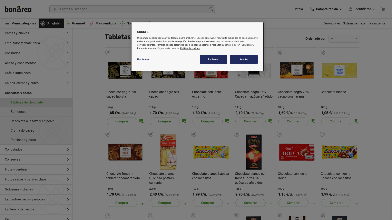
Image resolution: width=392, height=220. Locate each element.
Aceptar (243, 59)
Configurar (143, 59)
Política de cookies (190, 48)
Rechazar (213, 59)
